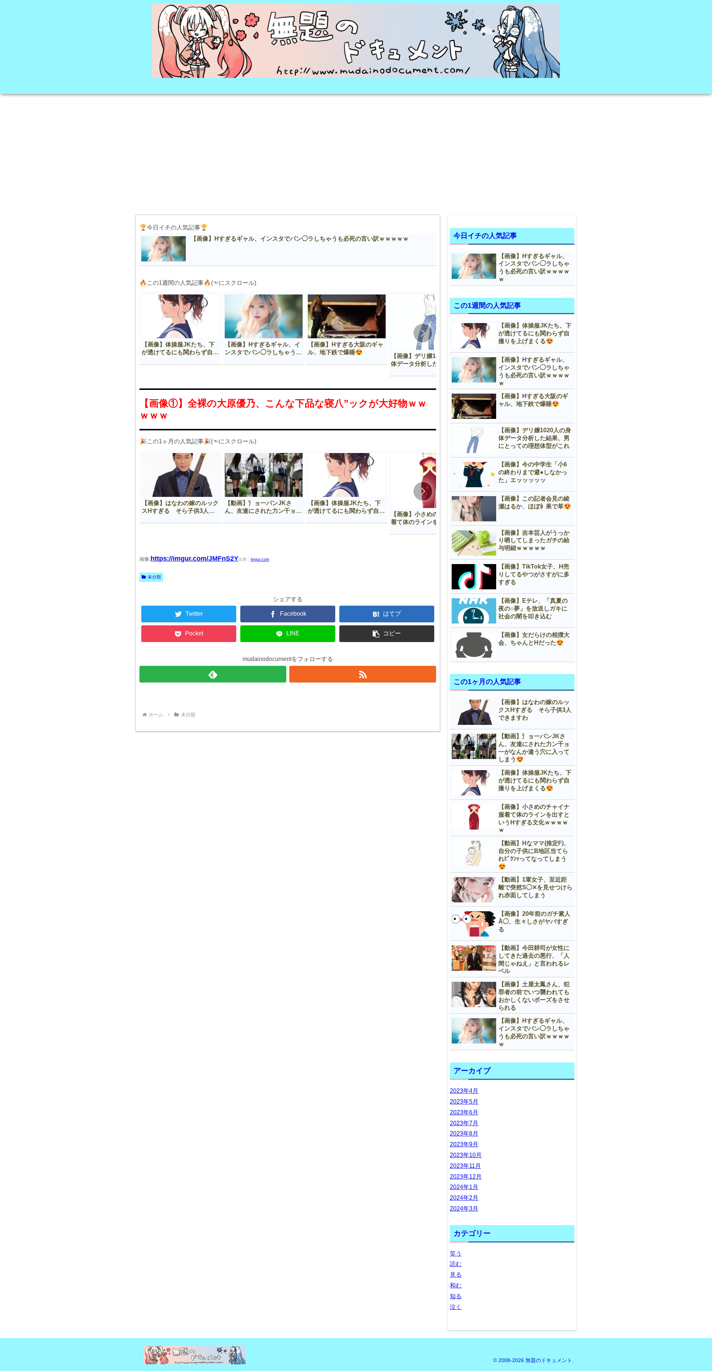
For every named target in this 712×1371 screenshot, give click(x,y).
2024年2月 (464, 1198)
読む (456, 1264)
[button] (422, 333)
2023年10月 (466, 1155)
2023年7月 (464, 1123)
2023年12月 (466, 1176)
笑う (456, 1253)
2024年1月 (464, 1187)
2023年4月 (464, 1091)
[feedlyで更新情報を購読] (212, 674)
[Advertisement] (356, 152)
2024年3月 (464, 1208)
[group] (180, 328)
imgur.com (260, 559)
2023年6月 (464, 1112)
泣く (456, 1307)
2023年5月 (464, 1101)
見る (456, 1274)
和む (456, 1285)
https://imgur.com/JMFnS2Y (194, 558)
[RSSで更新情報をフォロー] (362, 674)
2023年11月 (465, 1166)
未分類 (154, 577)
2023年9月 (464, 1144)
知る (456, 1296)
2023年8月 (464, 1133)
